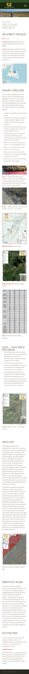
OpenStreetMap (17, 82)
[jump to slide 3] (15, 12)
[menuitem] (24, 5)
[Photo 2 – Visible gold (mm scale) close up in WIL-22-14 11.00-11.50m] (14, 196)
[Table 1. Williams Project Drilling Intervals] (14, 312)
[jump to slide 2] (13, 12)
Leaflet (11, 82)
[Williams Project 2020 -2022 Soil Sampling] (14, 409)
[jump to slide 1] (11, 12)
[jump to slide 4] (17, 12)
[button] (15, 72)
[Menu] (24, 5)
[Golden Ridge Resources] (12, 5)
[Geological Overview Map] (14, 549)
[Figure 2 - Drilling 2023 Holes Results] (14, 266)
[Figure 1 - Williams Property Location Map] (14, 228)
